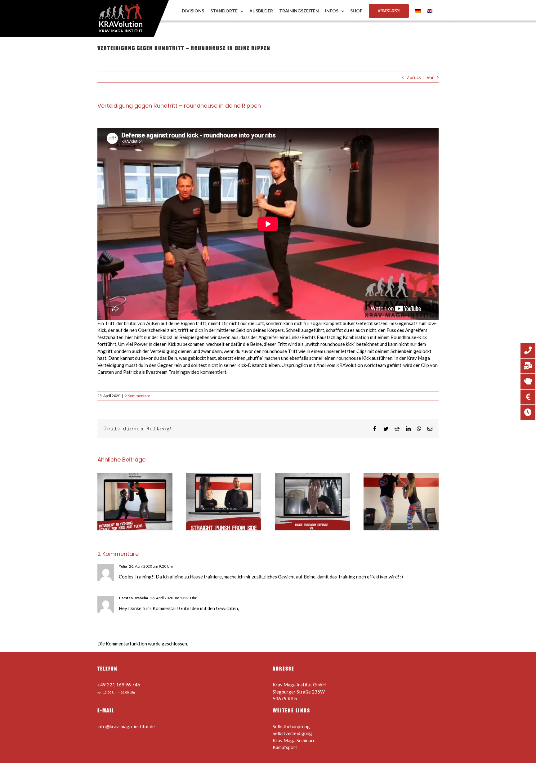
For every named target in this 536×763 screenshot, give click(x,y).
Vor (430, 77)
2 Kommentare (137, 395)
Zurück (414, 77)
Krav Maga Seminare (294, 740)
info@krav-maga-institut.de (126, 726)
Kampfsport (285, 747)
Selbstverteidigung (292, 733)
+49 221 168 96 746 (118, 684)
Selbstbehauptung (291, 726)
